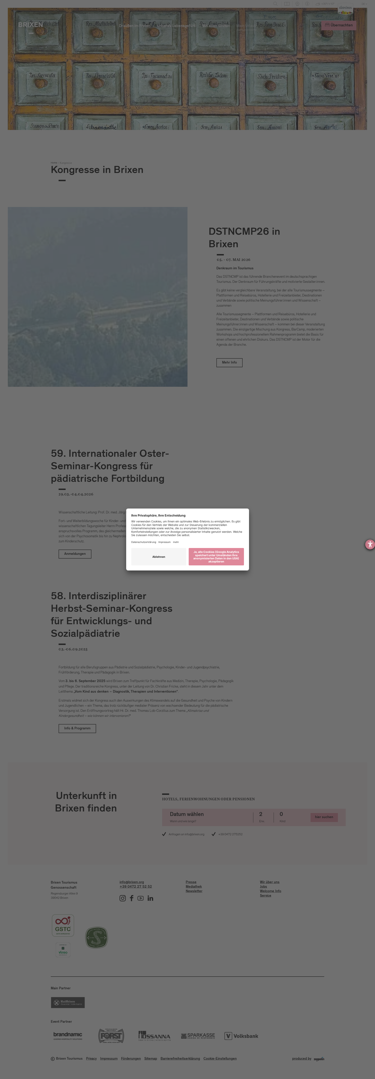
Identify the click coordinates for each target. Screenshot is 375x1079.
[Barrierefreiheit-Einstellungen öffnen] (370, 544)
